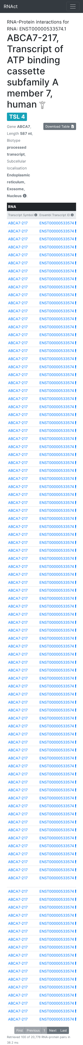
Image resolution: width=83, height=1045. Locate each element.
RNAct (11, 6)
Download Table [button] (58, 126)
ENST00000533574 (56, 223)
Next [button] (52, 1030)
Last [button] (63, 1030)
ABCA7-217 (18, 223)
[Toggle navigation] (72, 6)
